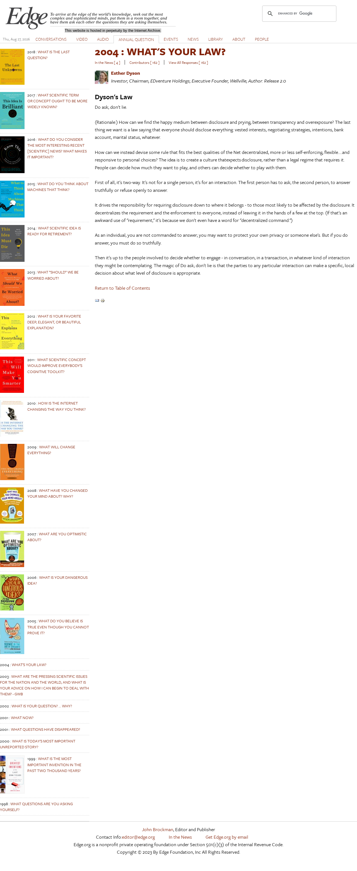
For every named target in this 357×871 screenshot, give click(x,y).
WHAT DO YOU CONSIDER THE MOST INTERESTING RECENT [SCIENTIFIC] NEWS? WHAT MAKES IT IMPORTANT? (57, 148)
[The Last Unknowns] (12, 83)
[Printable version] (102, 300)
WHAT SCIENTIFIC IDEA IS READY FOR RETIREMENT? (54, 231)
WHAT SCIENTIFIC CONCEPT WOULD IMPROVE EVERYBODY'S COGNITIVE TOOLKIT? (56, 365)
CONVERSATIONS (51, 39)
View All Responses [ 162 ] (188, 62)
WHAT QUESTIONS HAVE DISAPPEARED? (45, 729)
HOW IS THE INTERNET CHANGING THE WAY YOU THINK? (56, 406)
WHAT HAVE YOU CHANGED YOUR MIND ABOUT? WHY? (57, 493)
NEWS (193, 39)
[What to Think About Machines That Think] (12, 216)
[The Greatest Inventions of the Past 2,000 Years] (12, 792)
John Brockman (157, 829)
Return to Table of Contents (122, 287)
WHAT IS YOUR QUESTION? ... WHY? (41, 706)
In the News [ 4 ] (107, 62)
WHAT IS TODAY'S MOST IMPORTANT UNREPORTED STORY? (37, 744)
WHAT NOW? (22, 717)
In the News (180, 836)
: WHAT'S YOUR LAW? (160, 51)
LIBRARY (215, 39)
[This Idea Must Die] (12, 260)
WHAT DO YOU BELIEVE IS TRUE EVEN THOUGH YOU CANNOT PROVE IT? (58, 626)
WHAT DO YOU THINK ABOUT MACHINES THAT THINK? (57, 186)
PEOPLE (262, 39)
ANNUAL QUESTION (136, 39)
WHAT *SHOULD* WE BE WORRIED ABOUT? (53, 275)
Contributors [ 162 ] (144, 62)
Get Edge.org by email (227, 836)
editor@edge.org (138, 836)
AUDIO (103, 39)
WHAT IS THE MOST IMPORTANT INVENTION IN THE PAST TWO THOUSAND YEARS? (54, 764)
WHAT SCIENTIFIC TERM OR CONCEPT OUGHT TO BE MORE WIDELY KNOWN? (57, 101)
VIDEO (82, 39)
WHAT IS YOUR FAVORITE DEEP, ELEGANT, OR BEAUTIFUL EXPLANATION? (54, 322)
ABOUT (238, 39)
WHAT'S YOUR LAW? (29, 664)
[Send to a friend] (97, 300)
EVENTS (171, 39)
